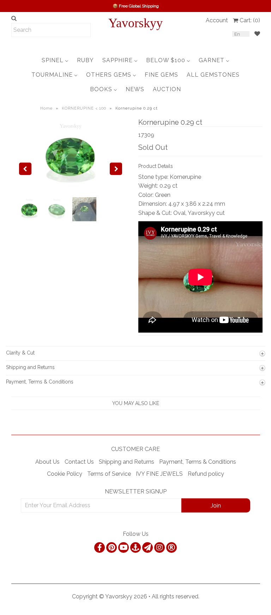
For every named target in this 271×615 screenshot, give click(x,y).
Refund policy (206, 473)
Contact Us (79, 461)
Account (217, 20)
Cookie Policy (64, 473)
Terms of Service (109, 473)
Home (46, 108)
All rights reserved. (175, 596)
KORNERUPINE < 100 (84, 108)
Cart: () (250, 20)
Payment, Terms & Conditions (197, 461)
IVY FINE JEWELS (159, 473)
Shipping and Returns (126, 461)
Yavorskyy (135, 23)
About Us (47, 461)
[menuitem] (55, 60)
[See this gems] (25, 169)
